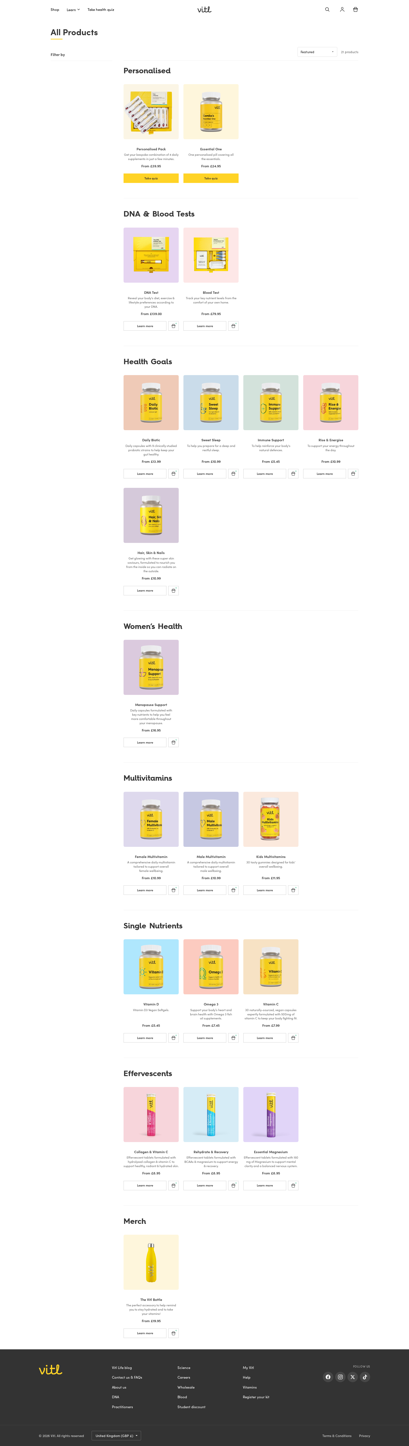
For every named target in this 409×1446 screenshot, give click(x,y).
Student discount (191, 1406)
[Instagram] (340, 1377)
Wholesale (186, 1387)
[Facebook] (328, 1377)
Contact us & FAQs (127, 1377)
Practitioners (122, 1406)
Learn (71, 9)
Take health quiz (101, 9)
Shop (55, 9)
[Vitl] (204, 9)
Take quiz (151, 178)
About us (119, 1387)
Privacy (364, 1435)
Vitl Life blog (122, 1367)
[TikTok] (365, 1377)
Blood (182, 1396)
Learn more (145, 326)
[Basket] (355, 9)
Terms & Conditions (336, 1435)
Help (246, 1377)
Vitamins (250, 1387)
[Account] (342, 9)
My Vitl (248, 1367)
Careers (184, 1377)
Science (184, 1367)
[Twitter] (352, 1377)
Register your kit (256, 1396)
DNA (115, 1396)
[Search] (327, 9)
